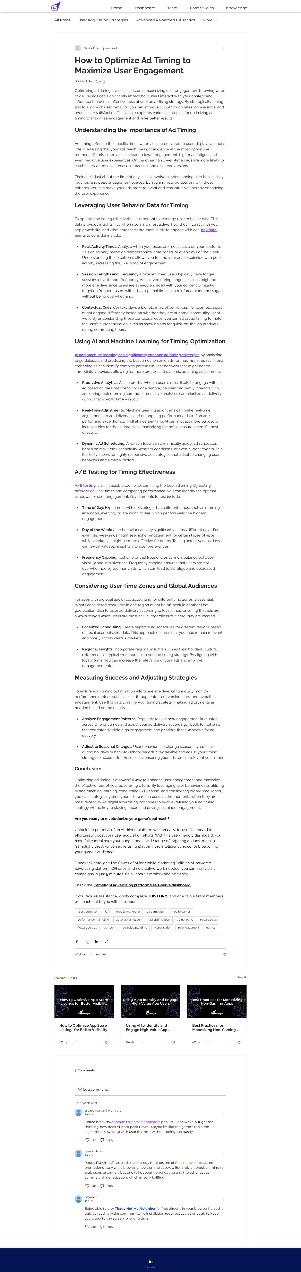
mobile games (181, 911)
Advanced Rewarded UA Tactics (165, 20)
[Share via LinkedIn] (97, 942)
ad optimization (159, 919)
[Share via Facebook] (77, 942)
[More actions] (223, 48)
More (208, 20)
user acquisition (87, 911)
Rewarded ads (87, 927)
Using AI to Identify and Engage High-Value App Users (146, 1027)
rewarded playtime (134, 927)
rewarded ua (208, 919)
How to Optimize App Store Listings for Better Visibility (83, 1027)
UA (107, 911)
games (210, 927)
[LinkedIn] (150, 1261)
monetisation (162, 927)
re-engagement (188, 927)
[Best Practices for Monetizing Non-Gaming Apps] (217, 1001)
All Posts (62, 20)
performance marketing (93, 919)
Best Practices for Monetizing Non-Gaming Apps (214, 1027)
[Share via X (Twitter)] (87, 942)
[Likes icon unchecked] (87, 1140)
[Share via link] (107, 942)
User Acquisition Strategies (103, 20)
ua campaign (155, 911)
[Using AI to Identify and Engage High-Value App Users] (150, 1001)
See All (242, 977)
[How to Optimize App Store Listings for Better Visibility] (84, 1001)
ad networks (185, 919)
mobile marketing (128, 911)
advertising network (129, 919)
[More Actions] (223, 1112)
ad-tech (109, 927)
